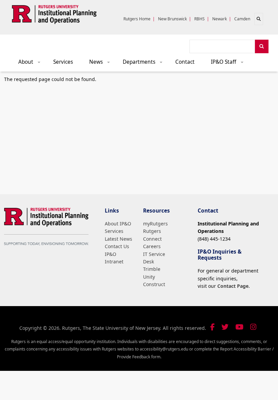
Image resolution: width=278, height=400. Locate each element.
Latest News (118, 239)
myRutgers (155, 223)
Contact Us (117, 246)
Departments (145, 63)
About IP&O (118, 223)
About (31, 63)
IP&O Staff (229, 63)
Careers (152, 246)
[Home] (54, 13)
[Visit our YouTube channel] (239, 327)
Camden (242, 19)
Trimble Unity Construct (154, 276)
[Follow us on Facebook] (212, 327)
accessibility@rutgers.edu (164, 349)
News (102, 63)
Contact (185, 61)
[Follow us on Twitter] (225, 327)
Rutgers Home (137, 19)
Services (63, 61)
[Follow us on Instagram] (253, 327)
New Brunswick (172, 19)
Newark (219, 19)
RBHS (199, 19)
